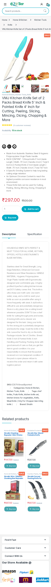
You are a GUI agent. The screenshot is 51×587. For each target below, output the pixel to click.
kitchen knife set (31, 394)
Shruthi (30, 404)
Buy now (12, 217)
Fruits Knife (18, 394)
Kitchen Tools (40, 20)
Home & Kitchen (20, 20)
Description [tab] (9, 234)
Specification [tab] (34, 234)
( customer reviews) (22, 125)
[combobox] (21, 11)
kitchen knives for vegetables (20, 398)
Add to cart (33, 209)
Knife (10, 25)
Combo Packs (32, 474)
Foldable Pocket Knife (35, 431)
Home (4, 20)
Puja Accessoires (12, 431)
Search (45, 11)
